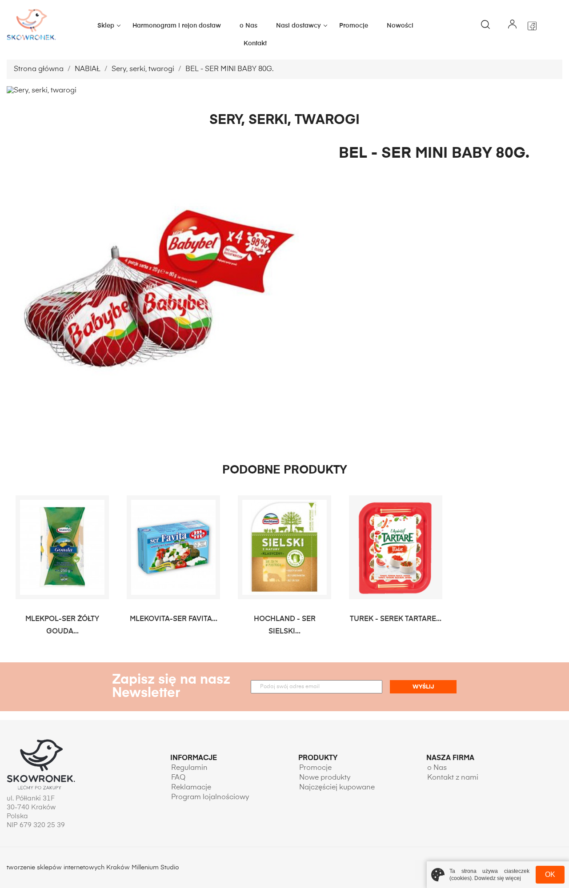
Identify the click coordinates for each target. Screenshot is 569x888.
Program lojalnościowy (210, 797)
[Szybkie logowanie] (512, 26)
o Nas (248, 26)
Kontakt (255, 43)
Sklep (105, 26)
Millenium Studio (155, 867)
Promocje (353, 26)
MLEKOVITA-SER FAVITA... (173, 619)
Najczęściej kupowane (337, 787)
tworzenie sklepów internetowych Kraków (69, 867)
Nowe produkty (325, 777)
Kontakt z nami (452, 777)
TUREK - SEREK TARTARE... (395, 619)
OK (550, 874)
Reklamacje (191, 787)
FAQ (178, 777)
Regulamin (189, 768)
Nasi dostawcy (298, 26)
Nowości (400, 26)
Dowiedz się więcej (497, 878)
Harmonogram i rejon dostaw (176, 26)
